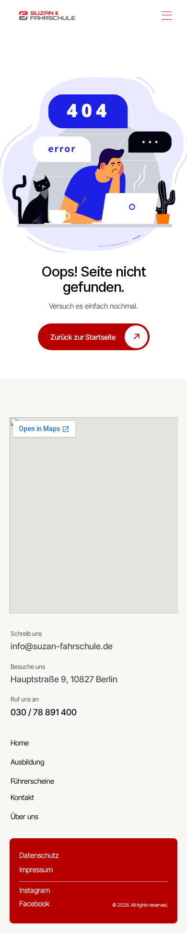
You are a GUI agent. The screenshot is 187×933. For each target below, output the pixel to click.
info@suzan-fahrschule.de (62, 646)
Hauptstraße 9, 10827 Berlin (64, 679)
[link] (47, 16)
